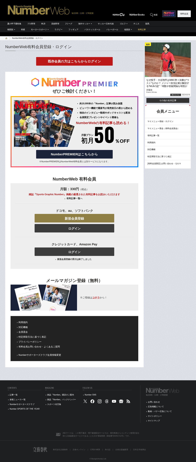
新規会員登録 (74, 218)
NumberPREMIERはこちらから (74, 154)
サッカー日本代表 (106, 24)
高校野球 (55, 24)
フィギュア (73, 29)
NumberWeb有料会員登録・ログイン (27, 38)
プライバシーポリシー (30, 342)
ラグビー (58, 29)
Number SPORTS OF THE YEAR (25, 409)
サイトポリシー (155, 416)
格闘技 (10, 29)
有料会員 (184, 14)
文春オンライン (79, 450)
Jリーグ (68, 24)
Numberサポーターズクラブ (22, 404)
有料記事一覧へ (74, 198)
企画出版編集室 (121, 450)
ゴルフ (123, 24)
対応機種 (23, 327)
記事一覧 (14, 395)
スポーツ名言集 (54, 404)
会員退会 (23, 332)
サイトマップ (154, 421)
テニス (136, 24)
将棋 (23, 29)
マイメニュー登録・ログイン (160, 121)
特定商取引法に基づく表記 (32, 337)
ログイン (74, 228)
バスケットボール (92, 29)
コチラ (96, 297)
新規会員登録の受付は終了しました (74, 259)
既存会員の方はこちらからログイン (74, 61)
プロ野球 (31, 24)
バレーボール (112, 29)
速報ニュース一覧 (18, 399)
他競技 (127, 29)
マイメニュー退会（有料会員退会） (163, 128)
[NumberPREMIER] (169, 13)
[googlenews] (121, 402)
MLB (43, 24)
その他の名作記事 (167, 100)
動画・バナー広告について (160, 411)
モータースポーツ (39, 29)
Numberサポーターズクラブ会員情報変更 (40, 355)
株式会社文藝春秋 (60, 450)
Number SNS (90, 395)
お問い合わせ (154, 402)
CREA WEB (95, 450)
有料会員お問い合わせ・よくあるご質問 (39, 346)
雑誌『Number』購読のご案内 (60, 395)
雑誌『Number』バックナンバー (61, 399)
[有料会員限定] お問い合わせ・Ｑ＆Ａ (164, 163)
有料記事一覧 (153, 135)
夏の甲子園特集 (14, 24)
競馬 (147, 24)
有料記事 (142, 29)
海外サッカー (84, 24)
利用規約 (23, 322)
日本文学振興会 (139, 450)
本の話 (107, 450)
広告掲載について (156, 406)
